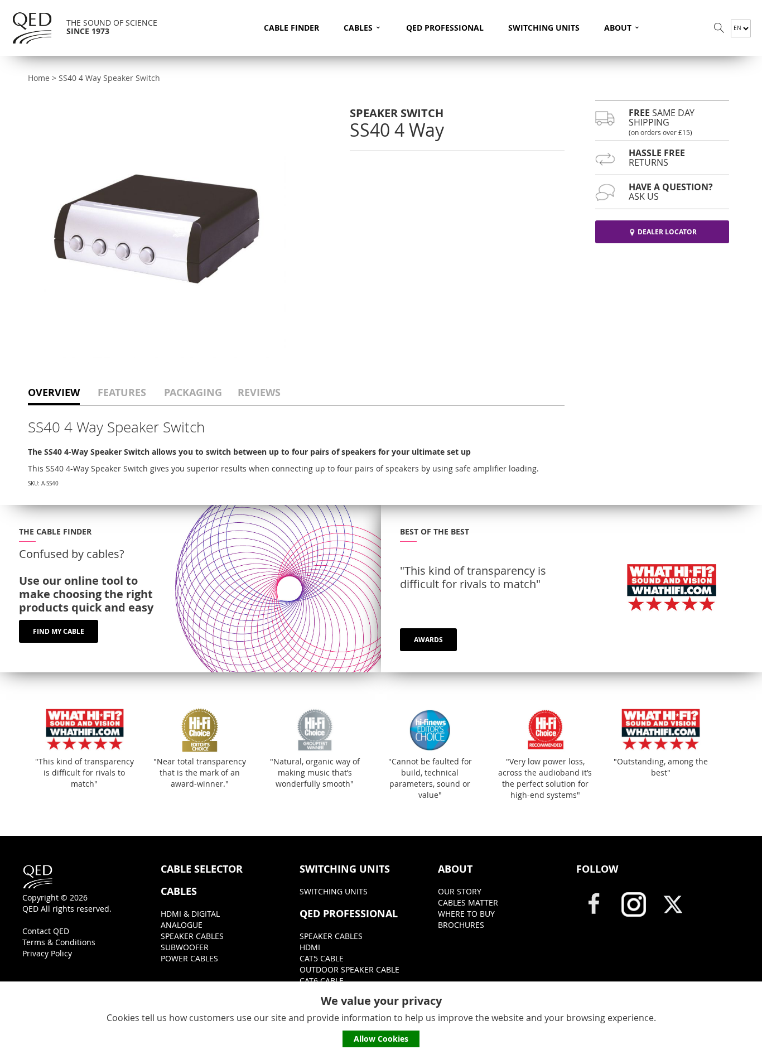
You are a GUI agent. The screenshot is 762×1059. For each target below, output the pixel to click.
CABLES (363, 26)
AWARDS (428, 639)
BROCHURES (461, 925)
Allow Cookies (381, 1038)
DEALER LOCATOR (667, 232)
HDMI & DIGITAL (190, 913)
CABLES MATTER (468, 902)
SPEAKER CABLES (192, 936)
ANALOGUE (181, 925)
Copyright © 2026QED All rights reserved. (67, 903)
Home (39, 78)
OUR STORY (459, 891)
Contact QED (45, 931)
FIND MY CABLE (58, 631)
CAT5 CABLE (322, 958)
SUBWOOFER (185, 947)
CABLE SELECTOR (202, 869)
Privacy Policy (47, 953)
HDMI (310, 947)
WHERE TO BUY (466, 913)
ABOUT (622, 26)
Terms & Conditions (58, 942)
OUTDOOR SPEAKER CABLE (349, 969)
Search (719, 28)
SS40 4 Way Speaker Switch (109, 78)
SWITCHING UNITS (544, 27)
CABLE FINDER (291, 27)
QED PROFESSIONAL (445, 27)
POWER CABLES (189, 958)
